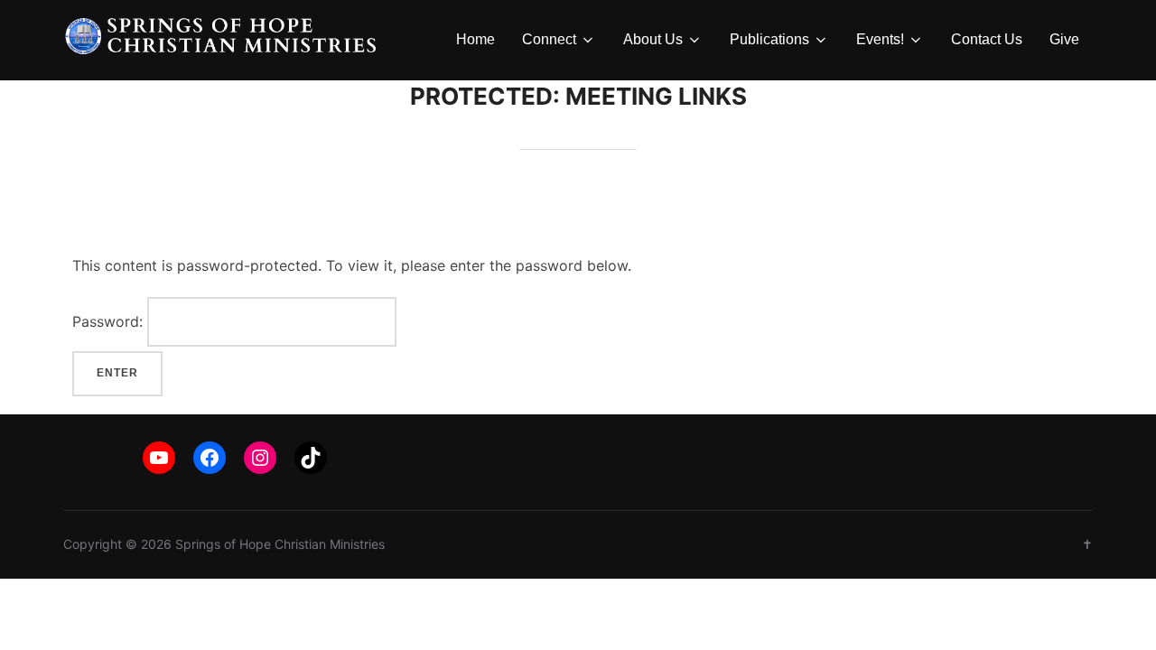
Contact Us (986, 39)
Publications (769, 39)
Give (1064, 39)
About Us (653, 39)
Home (475, 39)
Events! (880, 39)
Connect (549, 39)
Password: (109, 321)
